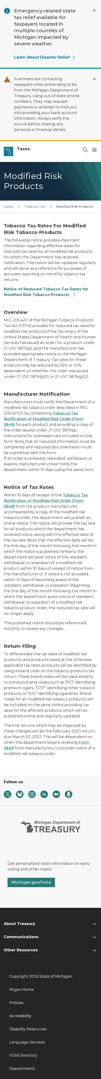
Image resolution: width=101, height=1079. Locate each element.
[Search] (85, 150)
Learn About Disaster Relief (42, 57)
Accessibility (20, 1016)
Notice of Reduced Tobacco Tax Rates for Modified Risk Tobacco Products (46, 292)
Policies (16, 1002)
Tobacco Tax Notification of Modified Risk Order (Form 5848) (44, 419)
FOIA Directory (23, 1055)
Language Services (27, 1042)
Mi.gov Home (21, 989)
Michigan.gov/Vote (31, 882)
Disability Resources (27, 1029)
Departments (22, 1068)
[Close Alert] (94, 10)
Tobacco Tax (34, 206)
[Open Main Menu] (94, 150)
